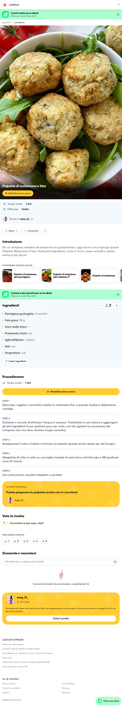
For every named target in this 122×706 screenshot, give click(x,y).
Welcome (66, 692)
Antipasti (19, 22)
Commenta (32, 230)
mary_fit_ (25, 219)
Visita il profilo (61, 618)
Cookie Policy (68, 683)
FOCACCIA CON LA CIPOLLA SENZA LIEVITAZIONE (26, 662)
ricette (6, 22)
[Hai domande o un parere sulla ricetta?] (58, 561)
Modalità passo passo (20, 193)
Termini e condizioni (11, 688)
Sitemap (65, 688)
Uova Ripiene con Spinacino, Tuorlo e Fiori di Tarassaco (27, 653)
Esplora (5, 692)
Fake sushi (7, 658)
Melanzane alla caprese (13, 644)
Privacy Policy (8, 683)
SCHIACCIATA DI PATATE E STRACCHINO (21, 649)
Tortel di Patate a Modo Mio (15, 666)
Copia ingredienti (17, 361)
